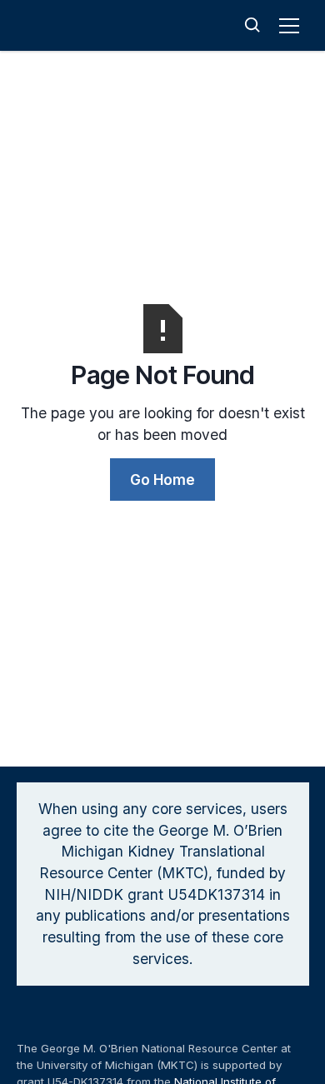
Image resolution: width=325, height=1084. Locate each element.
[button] (291, 26)
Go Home (162, 479)
